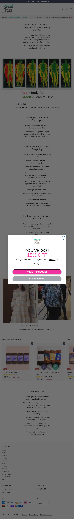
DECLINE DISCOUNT (37, 279)
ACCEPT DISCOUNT (37, 272)
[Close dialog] (63, 237)
